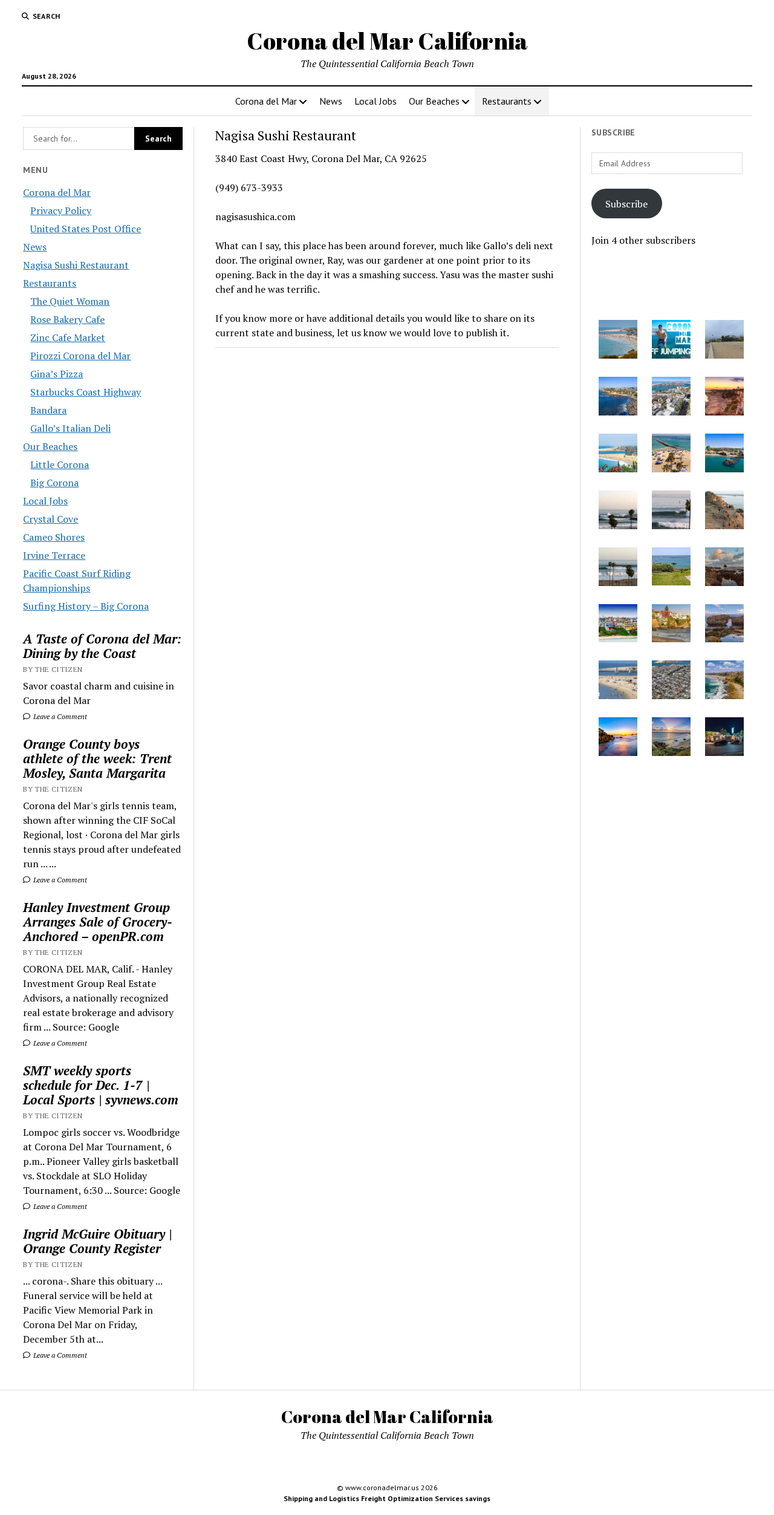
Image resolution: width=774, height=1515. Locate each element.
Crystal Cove (50, 519)
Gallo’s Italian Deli (70, 428)
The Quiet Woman (69, 301)
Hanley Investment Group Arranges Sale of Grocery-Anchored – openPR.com (97, 921)
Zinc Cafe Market (67, 337)
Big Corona (54, 482)
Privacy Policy (60, 210)
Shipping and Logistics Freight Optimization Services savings (387, 1498)
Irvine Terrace (54, 555)
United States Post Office (85, 228)
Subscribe (626, 203)
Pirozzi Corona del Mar (80, 355)
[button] (618, 341)
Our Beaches (434, 101)
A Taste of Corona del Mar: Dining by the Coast (102, 645)
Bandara (48, 410)
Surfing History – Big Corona (86, 606)
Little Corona (59, 464)
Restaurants (507, 101)
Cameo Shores (54, 537)
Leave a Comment (59, 716)
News (330, 101)
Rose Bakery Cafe (67, 319)
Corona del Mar (266, 101)
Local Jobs (375, 101)
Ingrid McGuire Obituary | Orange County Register (97, 1241)
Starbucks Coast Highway (85, 392)
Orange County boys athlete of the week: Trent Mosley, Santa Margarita (97, 758)
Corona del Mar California (387, 40)
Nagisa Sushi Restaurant (76, 265)
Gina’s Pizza (56, 373)
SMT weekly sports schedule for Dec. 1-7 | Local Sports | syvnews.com (100, 1085)
